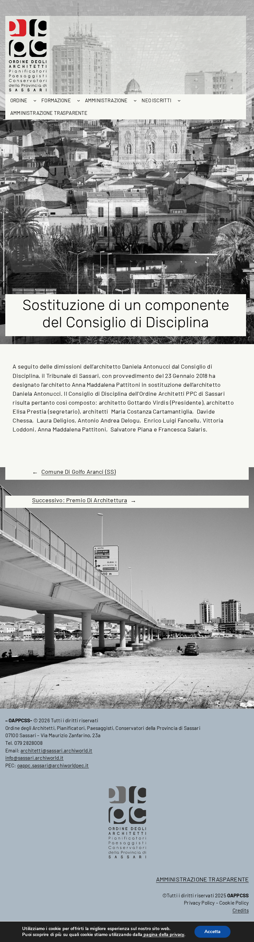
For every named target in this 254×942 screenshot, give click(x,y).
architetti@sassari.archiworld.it (56, 750)
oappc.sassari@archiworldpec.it (53, 765)
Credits (241, 910)
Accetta (212, 931)
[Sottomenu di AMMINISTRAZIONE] (135, 100)
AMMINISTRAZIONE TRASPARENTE (202, 879)
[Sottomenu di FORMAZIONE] (78, 100)
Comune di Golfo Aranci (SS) (78, 471)
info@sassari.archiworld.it (34, 758)
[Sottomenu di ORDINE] (34, 100)
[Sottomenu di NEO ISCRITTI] (179, 100)
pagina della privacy (163, 935)
